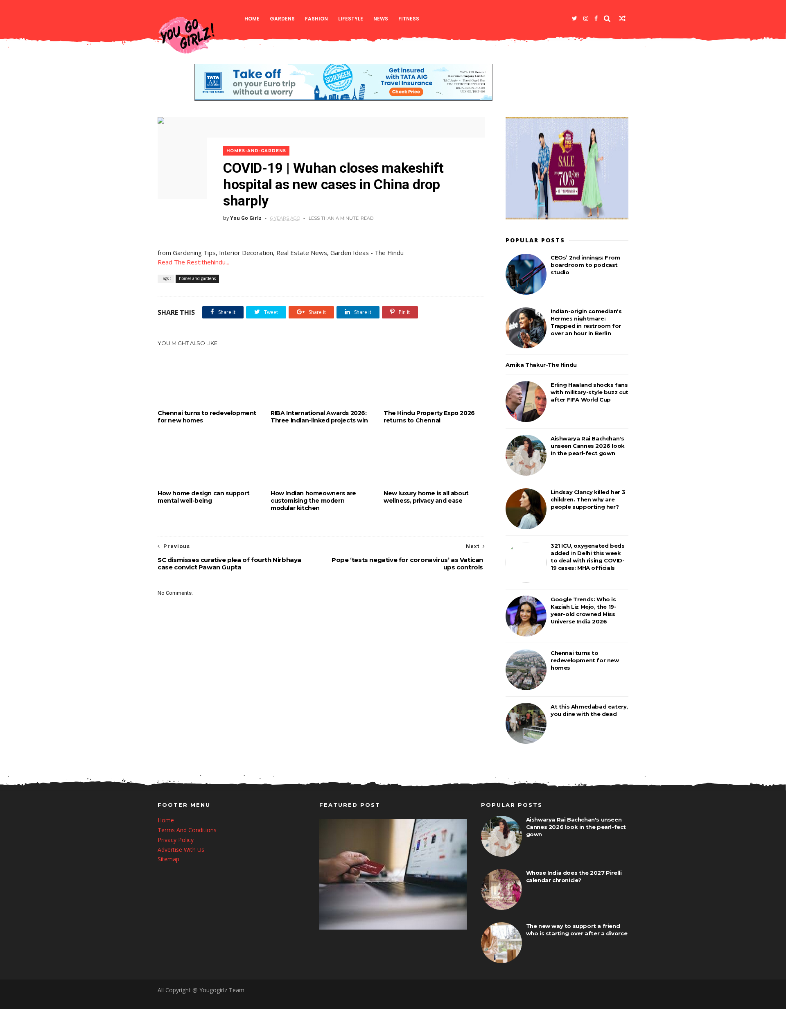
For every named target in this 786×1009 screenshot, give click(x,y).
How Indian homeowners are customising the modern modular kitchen (313, 501)
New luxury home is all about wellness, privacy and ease (426, 497)
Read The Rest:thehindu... (193, 262)
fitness (408, 18)
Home (252, 18)
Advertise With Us (181, 849)
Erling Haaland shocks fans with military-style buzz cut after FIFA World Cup (589, 392)
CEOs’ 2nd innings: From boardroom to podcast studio (585, 264)
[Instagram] (585, 18)
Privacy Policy (176, 840)
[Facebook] (596, 18)
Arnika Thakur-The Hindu (541, 364)
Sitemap (168, 859)
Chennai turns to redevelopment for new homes (207, 416)
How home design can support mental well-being (203, 497)
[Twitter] (574, 18)
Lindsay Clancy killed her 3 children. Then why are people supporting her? (588, 499)
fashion (316, 18)
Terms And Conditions (187, 830)
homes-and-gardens (256, 150)
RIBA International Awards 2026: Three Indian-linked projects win (319, 416)
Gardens (282, 18)
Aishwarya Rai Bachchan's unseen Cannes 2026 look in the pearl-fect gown (588, 445)
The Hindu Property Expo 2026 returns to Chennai (429, 416)
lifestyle (350, 18)
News (380, 18)
